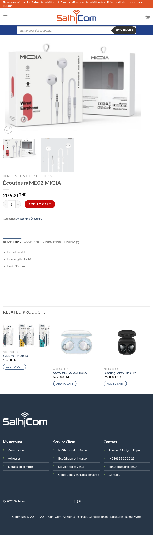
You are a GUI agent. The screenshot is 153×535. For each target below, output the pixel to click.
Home (7, 176)
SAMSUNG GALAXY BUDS (70, 373)
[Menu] (5, 16)
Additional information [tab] (42, 242)
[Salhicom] (76, 16)
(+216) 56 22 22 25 (122, 458)
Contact (114, 474)
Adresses (14, 458)
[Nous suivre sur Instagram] (78, 501)
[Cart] (147, 16)
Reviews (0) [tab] (71, 242)
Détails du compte (20, 466)
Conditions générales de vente (78, 474)
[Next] (142, 89)
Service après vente (71, 466)
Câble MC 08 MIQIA (15, 356)
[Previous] (11, 89)
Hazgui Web (132, 516)
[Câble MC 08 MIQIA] (26, 334)
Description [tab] (12, 242)
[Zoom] (8, 130)
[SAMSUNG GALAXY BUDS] (76, 342)
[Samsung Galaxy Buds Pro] (127, 342)
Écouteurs (44, 176)
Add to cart (39, 204)
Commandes (16, 450)
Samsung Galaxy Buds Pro (120, 373)
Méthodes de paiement (74, 450)
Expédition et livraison (73, 458)
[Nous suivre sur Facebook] (74, 501)
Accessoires (23, 176)
